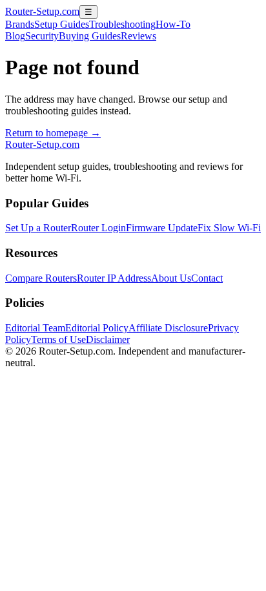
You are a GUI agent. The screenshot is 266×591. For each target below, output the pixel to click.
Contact (207, 278)
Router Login (98, 227)
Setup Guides (61, 24)
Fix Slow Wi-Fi (229, 227)
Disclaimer (108, 339)
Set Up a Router (38, 227)
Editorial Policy (96, 327)
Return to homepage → (53, 132)
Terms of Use (58, 339)
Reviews (138, 35)
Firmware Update (162, 227)
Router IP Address (114, 278)
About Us (171, 278)
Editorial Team (35, 327)
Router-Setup (42, 11)
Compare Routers (41, 278)
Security (42, 35)
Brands (19, 24)
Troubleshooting (122, 24)
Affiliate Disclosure (168, 327)
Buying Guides (90, 35)
